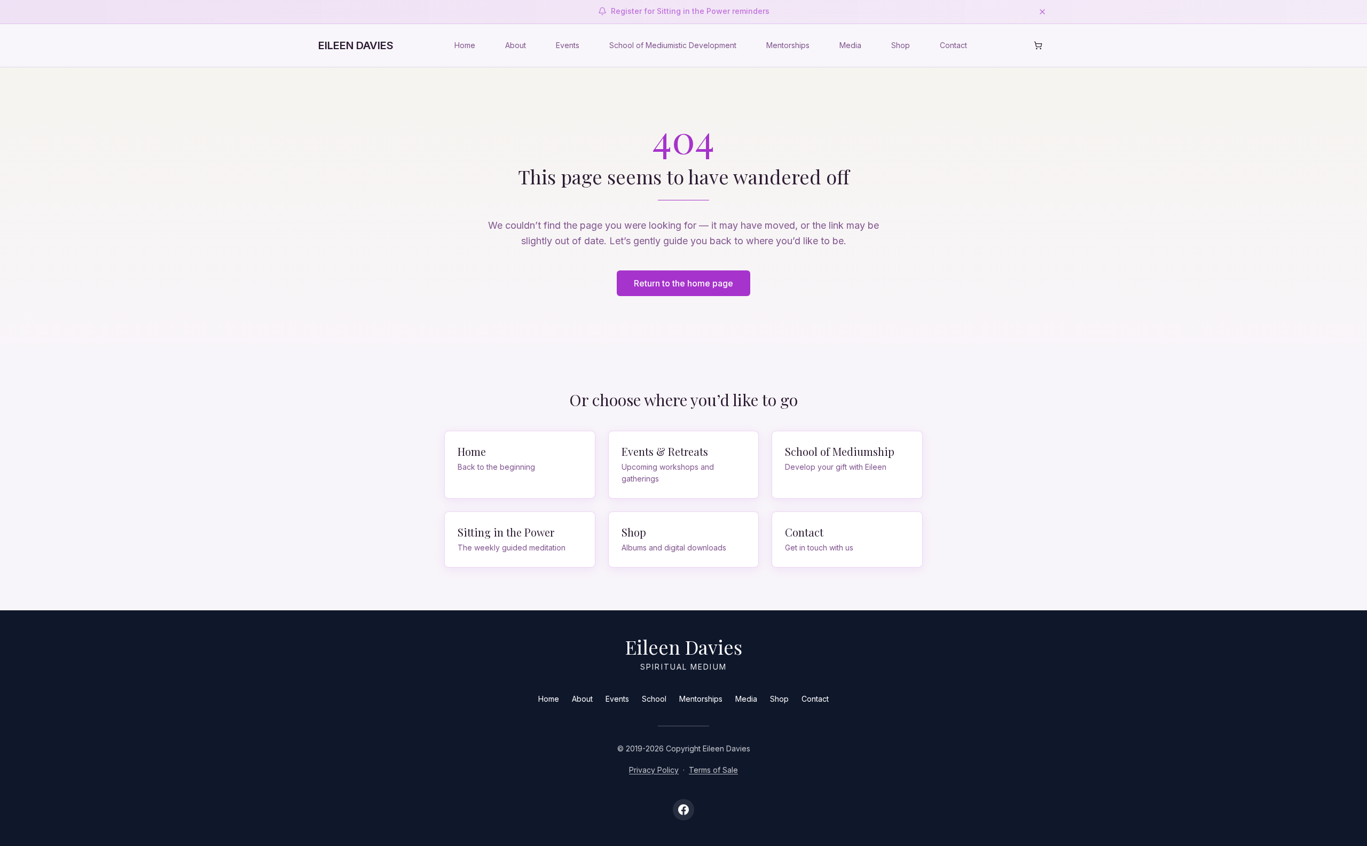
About (515, 45)
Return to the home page (683, 283)
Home (464, 45)
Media (850, 45)
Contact (953, 45)
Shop (900, 45)
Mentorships (788, 45)
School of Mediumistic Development (672, 45)
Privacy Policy (654, 769)
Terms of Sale (713, 769)
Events (567, 45)
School (654, 698)
